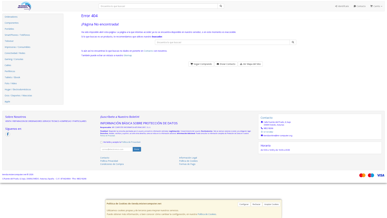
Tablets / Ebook (12, 77)
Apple (7, 101)
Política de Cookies (207, 214)
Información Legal (188, 157)
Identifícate (343, 6)
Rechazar (256, 204)
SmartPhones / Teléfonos (17, 34)
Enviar (136, 149)
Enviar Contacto (227, 64)
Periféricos (10, 71)
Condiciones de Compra (112, 164)
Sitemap (128, 55)
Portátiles (9, 28)
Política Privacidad (109, 160)
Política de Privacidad (107, 136)
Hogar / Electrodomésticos (18, 89)
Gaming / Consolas (14, 59)
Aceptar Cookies (271, 204)
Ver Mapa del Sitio (251, 64)
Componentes (12, 22)
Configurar (244, 204)
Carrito (377, 6)
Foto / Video (11, 83)
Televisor (9, 41)
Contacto (361, 6)
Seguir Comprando (202, 64)
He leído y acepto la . (122, 142)
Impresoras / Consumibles (17, 47)
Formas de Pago (187, 164)
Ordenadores (11, 16)
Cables (8, 65)
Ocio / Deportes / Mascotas (18, 95)
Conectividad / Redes (15, 53)
